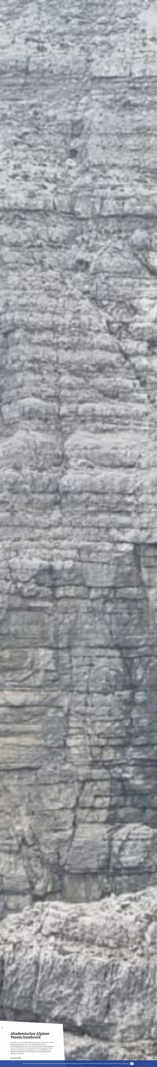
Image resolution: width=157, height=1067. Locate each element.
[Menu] (152, 4)
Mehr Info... (126, 1063)
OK (132, 1063)
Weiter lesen (15, 1058)
